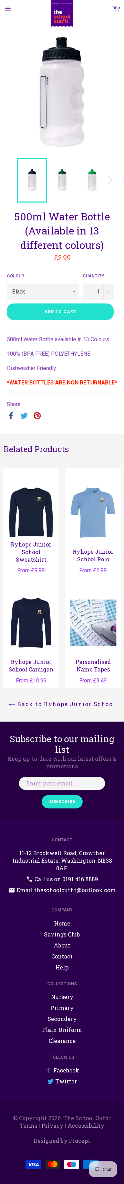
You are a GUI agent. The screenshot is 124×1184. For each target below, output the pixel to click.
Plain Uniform (62, 1029)
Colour (15, 276)
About (62, 945)
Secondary (62, 1018)
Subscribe (62, 801)
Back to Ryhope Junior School (65, 704)
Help (62, 967)
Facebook (65, 1070)
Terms (28, 1125)
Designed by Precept (62, 1140)
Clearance (62, 1040)
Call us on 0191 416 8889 (65, 879)
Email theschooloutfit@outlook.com (65, 890)
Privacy (52, 1125)
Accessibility (86, 1125)
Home (62, 923)
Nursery (62, 996)
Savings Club (62, 934)
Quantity (93, 276)
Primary (62, 1007)
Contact (62, 956)
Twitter (65, 1081)
